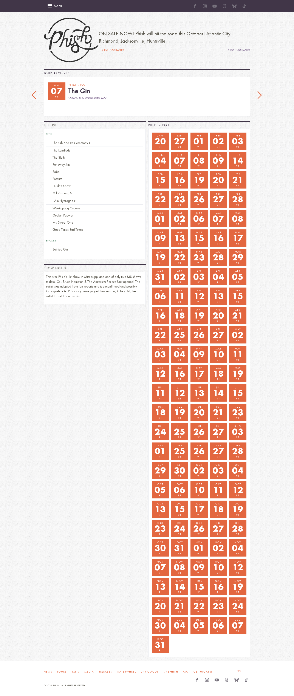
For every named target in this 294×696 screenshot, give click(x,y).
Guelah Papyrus (63, 215)
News (48, 671)
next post (259, 95)
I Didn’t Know (62, 186)
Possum (57, 179)
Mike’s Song (61, 193)
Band (75, 671)
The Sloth (59, 157)
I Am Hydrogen (63, 201)
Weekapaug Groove (66, 208)
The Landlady (61, 150)
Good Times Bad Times (68, 229)
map (104, 98)
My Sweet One (63, 222)
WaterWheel (126, 671)
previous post (34, 95)
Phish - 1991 (159, 125)
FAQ (186, 671)
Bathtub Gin (60, 249)
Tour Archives (57, 73)
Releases (105, 671)
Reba (56, 172)
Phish (71, 40)
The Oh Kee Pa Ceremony (70, 143)
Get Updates (203, 671)
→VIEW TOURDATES (111, 50)
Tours (62, 671)
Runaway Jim (61, 164)
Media (89, 671)
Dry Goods (150, 671)
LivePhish (171, 671)
